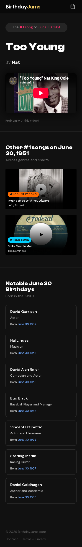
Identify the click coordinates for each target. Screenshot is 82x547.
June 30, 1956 (27, 382)
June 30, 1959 (27, 440)
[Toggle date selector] (73, 7)
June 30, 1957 (27, 411)
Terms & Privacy (34, 539)
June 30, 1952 (27, 324)
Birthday (23, 6)
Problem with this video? (22, 121)
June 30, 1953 (27, 353)
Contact (11, 539)
